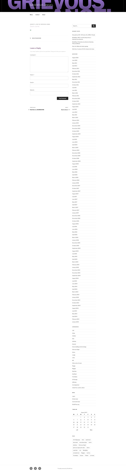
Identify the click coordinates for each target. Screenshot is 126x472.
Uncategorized (36, 38)
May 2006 (74, 232)
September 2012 (76, 76)
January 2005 (75, 267)
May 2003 (74, 313)
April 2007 (74, 204)
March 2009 (75, 147)
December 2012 (76, 71)
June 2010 (74, 112)
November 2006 (76, 218)
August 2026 (75, 57)
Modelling (85, 450)
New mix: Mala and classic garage (80, 46)
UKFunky (74, 382)
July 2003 (74, 311)
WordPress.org (75, 404)
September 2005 (76, 248)
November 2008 (76, 155)
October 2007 (75, 188)
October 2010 (75, 101)
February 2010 (75, 120)
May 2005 (74, 256)
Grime (73, 352)
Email (32, 82)
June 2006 (74, 229)
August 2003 (75, 308)
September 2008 (76, 161)
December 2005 (76, 242)
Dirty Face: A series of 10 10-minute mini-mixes (83, 49)
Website (32, 90)
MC (73, 360)
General (74, 344)
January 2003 (75, 321)
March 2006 (75, 237)
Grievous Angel (42, 5)
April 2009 (74, 144)
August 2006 (75, 223)
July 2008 (74, 166)
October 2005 (75, 245)
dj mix (90, 442)
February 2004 (75, 294)
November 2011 (76, 82)
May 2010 (74, 114)
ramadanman (76, 452)
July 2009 (74, 139)
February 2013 (75, 68)
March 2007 (75, 207)
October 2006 (75, 221)
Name (32, 74)
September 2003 (76, 305)
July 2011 (74, 87)
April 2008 (74, 174)
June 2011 (74, 90)
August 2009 (75, 136)
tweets (81, 455)
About (43, 14)
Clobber (74, 335)
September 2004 (76, 275)
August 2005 (75, 251)
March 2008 (75, 177)
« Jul (77, 429)
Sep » (91, 429)
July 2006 (74, 226)
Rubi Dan (74, 371)
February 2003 (75, 319)
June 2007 (74, 199)
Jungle (73, 355)
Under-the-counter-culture (78, 387)
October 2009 (75, 131)
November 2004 (76, 272)
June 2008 (74, 169)
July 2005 (74, 253)
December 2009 (76, 125)
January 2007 (75, 212)
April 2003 (74, 316)
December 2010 (76, 98)
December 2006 (76, 215)
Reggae (74, 368)
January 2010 (75, 123)
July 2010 (74, 109)
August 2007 (75, 193)
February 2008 (75, 180)
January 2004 (75, 297)
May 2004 (74, 286)
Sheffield (74, 374)
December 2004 (76, 270)
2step (73, 333)
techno (88, 452)
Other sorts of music (77, 363)
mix (80, 450)
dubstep (74, 341)
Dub (73, 338)
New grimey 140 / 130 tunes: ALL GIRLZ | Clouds (83, 34)
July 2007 (74, 196)
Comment (33, 55)
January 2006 (75, 240)
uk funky (92, 455)
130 (73, 330)
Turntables (74, 376)
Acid (83, 439)
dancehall (75, 442)
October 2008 (75, 158)
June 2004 (74, 283)
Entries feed (75, 399)
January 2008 (75, 183)
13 (73, 422)
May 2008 (74, 172)
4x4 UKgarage (76, 439)
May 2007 (74, 202)
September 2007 (76, 191)
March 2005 (75, 262)
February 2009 (75, 150)
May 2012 (74, 79)
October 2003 (75, 302)
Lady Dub (75, 450)
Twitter (86, 455)
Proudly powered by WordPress (65, 468)
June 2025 (74, 60)
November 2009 (76, 128)
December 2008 (76, 153)
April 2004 (74, 289)
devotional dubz (83, 442)
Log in (73, 396)
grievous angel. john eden (79, 447)
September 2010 (76, 104)
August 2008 (75, 163)
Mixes (31, 14)
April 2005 (74, 259)
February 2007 (75, 210)
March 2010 (75, 117)
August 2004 (75, 278)
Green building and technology (79, 346)
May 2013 (74, 63)
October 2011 (75, 84)
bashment (88, 439)
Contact (37, 14)
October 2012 (75, 74)
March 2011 (75, 93)
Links (73, 357)
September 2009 (76, 134)
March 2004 (75, 291)
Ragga (73, 365)
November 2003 (76, 300)
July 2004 (74, 281)
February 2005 (75, 264)
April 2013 (74, 65)
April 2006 (74, 234)
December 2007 (76, 185)
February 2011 (75, 95)
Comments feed (76, 401)
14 (77, 422)
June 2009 (74, 142)
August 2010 (75, 106)
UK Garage (74, 379)
